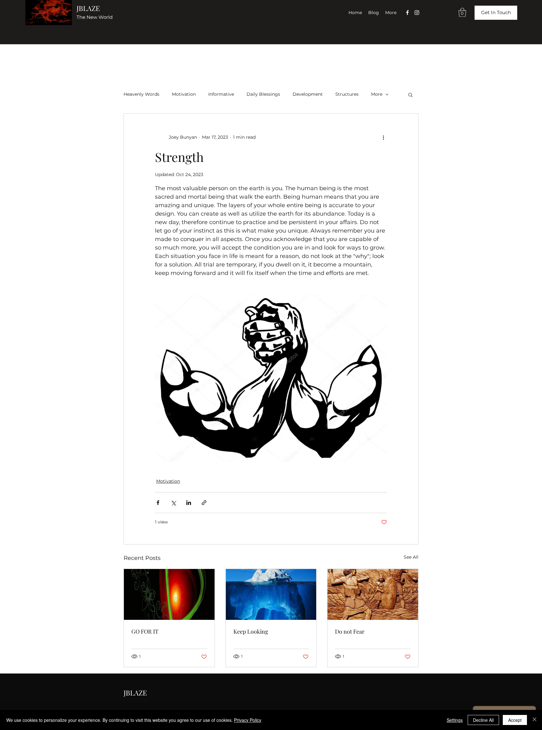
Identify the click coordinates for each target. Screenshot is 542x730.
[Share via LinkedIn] (189, 503)
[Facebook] (407, 12)
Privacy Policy (247, 720)
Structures (347, 94)
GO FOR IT (144, 631)
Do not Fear (349, 631)
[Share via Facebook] (158, 503)
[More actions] (383, 137)
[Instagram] (417, 12)
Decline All (483, 720)
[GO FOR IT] (169, 594)
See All (411, 557)
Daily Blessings (263, 94)
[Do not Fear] (372, 594)
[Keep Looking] (271, 594)
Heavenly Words (141, 94)
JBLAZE (88, 8)
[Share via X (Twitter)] (173, 503)
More (376, 94)
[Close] (534, 720)
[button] (462, 12)
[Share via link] (204, 503)
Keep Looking (250, 631)
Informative (221, 94)
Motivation (184, 94)
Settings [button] (455, 720)
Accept (515, 720)
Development (308, 94)
